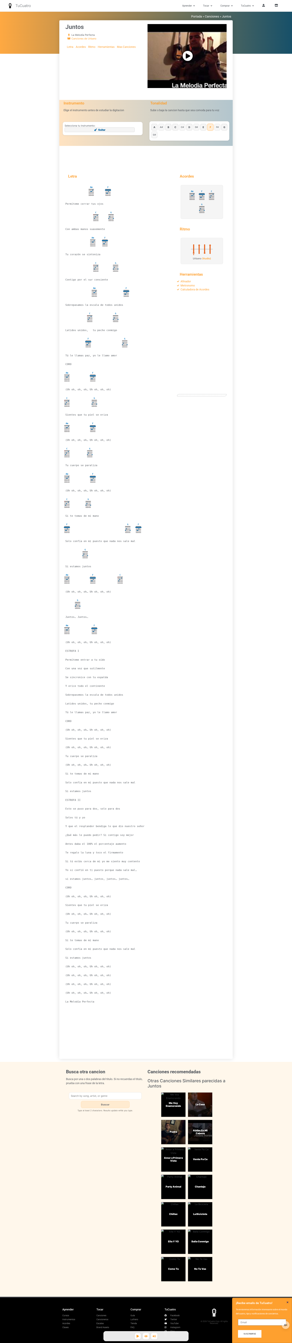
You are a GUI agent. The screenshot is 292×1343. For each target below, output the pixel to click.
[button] (287, 1302)
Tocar (206, 5)
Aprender (187, 5)
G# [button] (154, 134)
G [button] (224, 127)
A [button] (154, 127)
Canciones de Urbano (83, 38)
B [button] (168, 127)
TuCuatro (23, 6)
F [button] (210, 127)
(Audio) (206, 258)
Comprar (225, 5)
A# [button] (161, 127)
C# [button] (182, 127)
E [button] (203, 127)
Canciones (212, 16)
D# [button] (196, 127)
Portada (196, 16)
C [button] (175, 127)
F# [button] (217, 127)
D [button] (189, 127)
